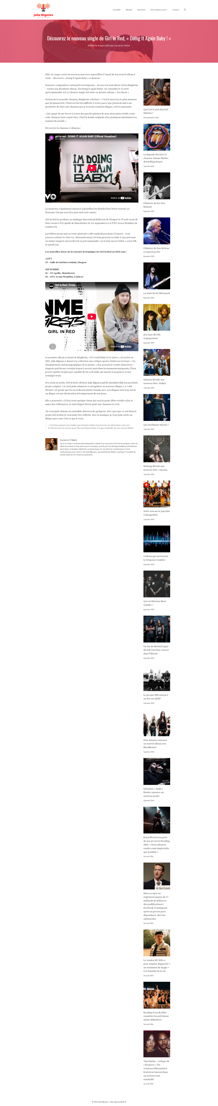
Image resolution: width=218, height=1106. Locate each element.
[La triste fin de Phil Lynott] (156, 287)
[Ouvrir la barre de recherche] (185, 10)
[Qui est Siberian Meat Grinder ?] (156, 595)
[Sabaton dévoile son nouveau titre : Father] (156, 373)
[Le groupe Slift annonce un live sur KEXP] (156, 689)
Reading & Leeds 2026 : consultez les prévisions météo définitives (156, 1016)
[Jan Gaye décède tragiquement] (156, 328)
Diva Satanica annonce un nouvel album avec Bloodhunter (155, 744)
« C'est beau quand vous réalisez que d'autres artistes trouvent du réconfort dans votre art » (89, 425)
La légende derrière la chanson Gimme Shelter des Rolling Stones (155, 158)
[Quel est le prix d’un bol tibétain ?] (156, 103)
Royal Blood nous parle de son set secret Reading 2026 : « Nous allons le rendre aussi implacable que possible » (156, 844)
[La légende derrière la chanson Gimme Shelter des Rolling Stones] (156, 148)
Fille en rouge (52, 74)
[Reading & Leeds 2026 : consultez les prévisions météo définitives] (156, 1006)
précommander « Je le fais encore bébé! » (104, 241)
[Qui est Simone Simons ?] (156, 418)
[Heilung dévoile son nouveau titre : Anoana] (156, 460)
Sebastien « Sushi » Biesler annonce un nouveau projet (153, 792)
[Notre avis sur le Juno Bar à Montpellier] (156, 505)
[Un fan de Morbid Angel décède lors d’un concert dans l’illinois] (156, 640)
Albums (129, 10)
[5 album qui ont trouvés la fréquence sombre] (156, 550)
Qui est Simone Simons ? (156, 424)
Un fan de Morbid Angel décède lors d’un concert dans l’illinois (156, 650)
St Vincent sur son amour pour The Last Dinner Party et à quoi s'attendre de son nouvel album (90, 428)
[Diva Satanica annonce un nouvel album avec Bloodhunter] (156, 734)
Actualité (116, 10)
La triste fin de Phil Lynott (156, 293)
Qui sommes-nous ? (159, 10)
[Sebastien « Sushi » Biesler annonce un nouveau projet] (156, 782)
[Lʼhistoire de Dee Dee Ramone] (156, 197)
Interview (141, 10)
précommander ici (55, 92)
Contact (175, 10)
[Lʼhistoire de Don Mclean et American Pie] (156, 242)
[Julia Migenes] (43, 9)
